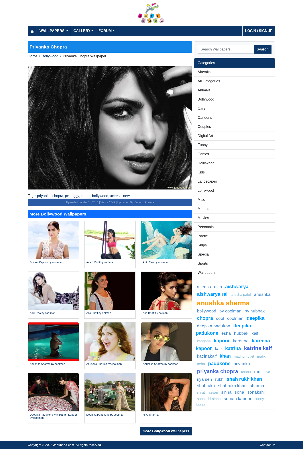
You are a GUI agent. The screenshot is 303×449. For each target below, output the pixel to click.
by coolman (230, 311)
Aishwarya (236, 286)
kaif (255, 333)
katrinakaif (206, 356)
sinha (226, 392)
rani (257, 371)
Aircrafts (204, 72)
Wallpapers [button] (52, 31)
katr (218, 348)
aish (218, 286)
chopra (57, 196)
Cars (201, 108)
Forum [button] (105, 31)
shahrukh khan (232, 385)
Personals (206, 227)
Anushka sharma (223, 303)
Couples (204, 127)
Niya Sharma (151, 414)
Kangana (204, 341)
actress (115, 196)
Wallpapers (206, 272)
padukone (219, 363)
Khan (225, 356)
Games (203, 154)
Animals (204, 90)
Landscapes (207, 181)
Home (32, 56)
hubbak (241, 333)
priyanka (44, 196)
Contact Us (267, 445)
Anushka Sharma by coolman (47, 364)
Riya (267, 372)
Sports (203, 263)
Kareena (241, 340)
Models (203, 209)
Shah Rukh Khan (244, 379)
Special (204, 254)
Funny (203, 145)
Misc (201, 199)
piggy (75, 196)
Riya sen (204, 379)
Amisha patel (241, 294)
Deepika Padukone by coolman (105, 414)
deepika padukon (213, 326)
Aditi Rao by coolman (156, 262)
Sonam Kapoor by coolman (46, 262)
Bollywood (50, 56)
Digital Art (205, 136)
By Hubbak (255, 311)
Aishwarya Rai (212, 294)
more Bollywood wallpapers (166, 431)
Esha (226, 333)
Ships (202, 245)
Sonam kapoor (237, 398)
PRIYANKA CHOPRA (217, 371)
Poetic (203, 236)
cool (220, 318)
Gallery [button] (82, 31)
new (126, 196)
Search (263, 49)
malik (261, 356)
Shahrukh (206, 385)
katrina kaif (258, 348)
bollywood (100, 196)
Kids (201, 172)
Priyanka (242, 363)
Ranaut (246, 372)
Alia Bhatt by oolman (98, 313)
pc (67, 196)
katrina (233, 348)
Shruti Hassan (207, 392)
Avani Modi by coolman (100, 262)
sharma (257, 385)
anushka (262, 294)
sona (239, 392)
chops (85, 196)
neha (201, 364)
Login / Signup (259, 31)
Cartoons (205, 117)
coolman (235, 318)
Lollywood (206, 190)
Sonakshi (256, 392)
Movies (203, 218)
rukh (219, 379)
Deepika (255, 318)
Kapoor (222, 340)
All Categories (209, 81)
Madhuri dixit (244, 356)
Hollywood (206, 163)
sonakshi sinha (209, 399)
